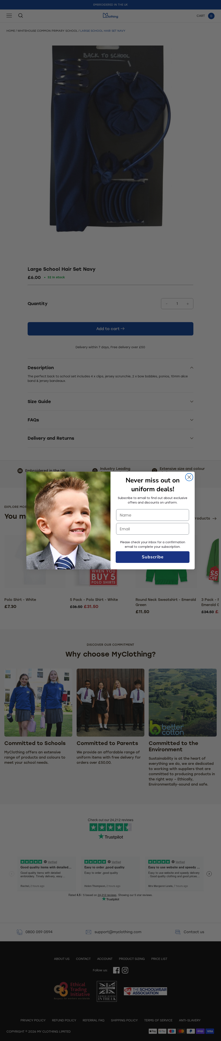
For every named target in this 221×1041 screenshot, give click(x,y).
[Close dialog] (189, 477)
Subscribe (153, 557)
